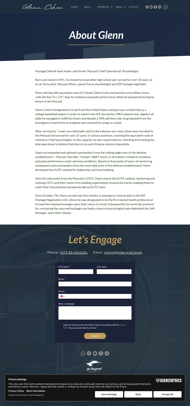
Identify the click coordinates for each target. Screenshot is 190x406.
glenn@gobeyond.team (123, 252)
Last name (102, 267)
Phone (61, 291)
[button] (105, 7)
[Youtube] (151, 7)
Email (61, 279)
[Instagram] (147, 7)
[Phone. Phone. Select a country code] (63, 296)
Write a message (66, 304)
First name (64, 267)
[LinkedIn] (159, 7)
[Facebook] (155, 7)
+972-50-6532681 (74, 252)
